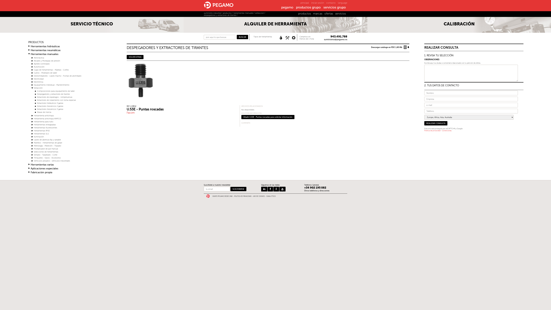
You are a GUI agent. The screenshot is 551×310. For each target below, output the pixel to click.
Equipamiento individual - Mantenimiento (51, 85)
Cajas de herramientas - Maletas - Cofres (51, 70)
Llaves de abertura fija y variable (47, 140)
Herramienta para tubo (43, 122)
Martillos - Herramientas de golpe (48, 143)
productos (304, 13)
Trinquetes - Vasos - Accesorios (47, 158)
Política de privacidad (432, 131)
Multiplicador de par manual (46, 149)
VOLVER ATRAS (135, 57)
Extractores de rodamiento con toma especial (56, 100)
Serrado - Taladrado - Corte (45, 155)
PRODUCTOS (36, 42)
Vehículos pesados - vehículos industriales (52, 161)
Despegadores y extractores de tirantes (53, 94)
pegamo (287, 7)
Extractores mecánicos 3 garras (50, 109)
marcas (317, 13)
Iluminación (39, 137)
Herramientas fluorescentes (45, 128)
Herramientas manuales (44, 54)
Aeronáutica (39, 58)
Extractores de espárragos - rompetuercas (54, 97)
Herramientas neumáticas (46, 50)
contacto (331, 2)
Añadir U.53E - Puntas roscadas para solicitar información (267, 117)
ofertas (328, 13)
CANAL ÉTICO (271, 196)
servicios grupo (334, 7)
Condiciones (446, 131)
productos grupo (308, 7)
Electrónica (38, 82)
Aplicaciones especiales (44, 168)
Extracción (38, 88)
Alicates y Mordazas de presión (47, 61)
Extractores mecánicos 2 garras (50, 106)
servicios (340, 13)
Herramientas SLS (41, 134)
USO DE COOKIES (259, 196)
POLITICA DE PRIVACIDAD (242, 196)
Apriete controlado (42, 64)
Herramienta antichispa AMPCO (47, 119)
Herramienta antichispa (44, 116)
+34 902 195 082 (315, 187)
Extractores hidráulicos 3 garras (50, 103)
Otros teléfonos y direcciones (316, 191)
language (342, 2)
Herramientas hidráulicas (45, 46)
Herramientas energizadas (45, 125)
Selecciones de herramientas (46, 152)
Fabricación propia (41, 172)
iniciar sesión (317, 2)
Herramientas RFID (42, 131)
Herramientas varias (42, 164)
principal (304, 2)
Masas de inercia (44, 112)
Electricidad (39, 79)
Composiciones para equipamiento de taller (56, 91)
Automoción (39, 67)
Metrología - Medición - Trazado (47, 146)
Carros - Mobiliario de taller (45, 73)
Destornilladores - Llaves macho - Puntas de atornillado (57, 76)
